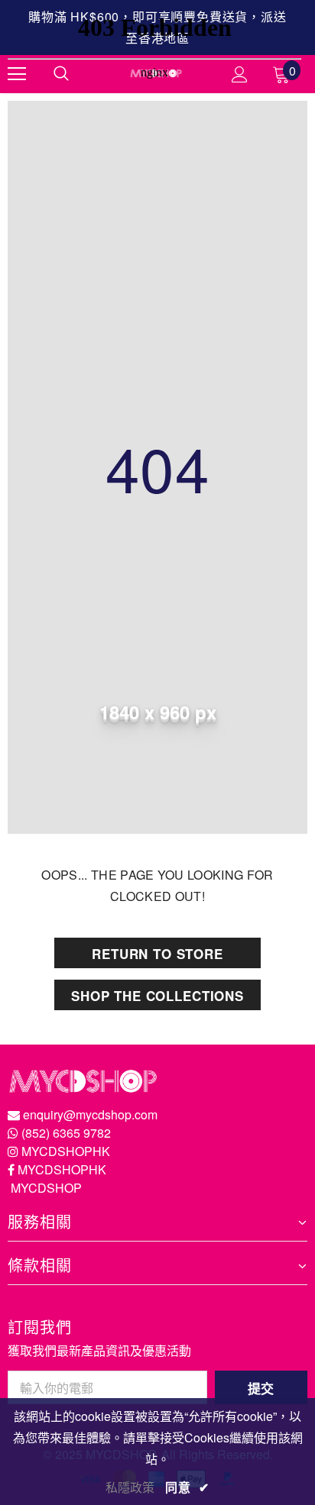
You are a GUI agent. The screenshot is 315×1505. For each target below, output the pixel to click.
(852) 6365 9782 (66, 1133)
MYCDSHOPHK (65, 1151)
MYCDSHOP (46, 1188)
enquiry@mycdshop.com (90, 1114)
